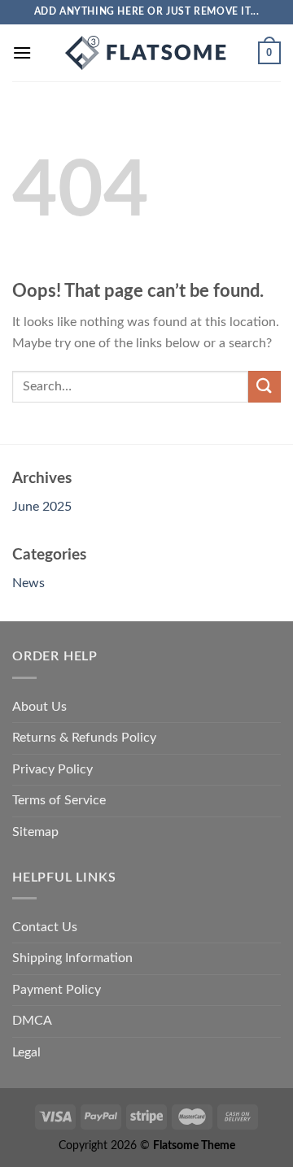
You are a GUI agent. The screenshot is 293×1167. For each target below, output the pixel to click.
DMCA (32, 1020)
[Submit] (264, 387)
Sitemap (35, 831)
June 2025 (42, 506)
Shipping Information (72, 958)
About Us (39, 706)
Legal (26, 1052)
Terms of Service (59, 800)
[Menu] (22, 52)
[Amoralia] (146, 53)
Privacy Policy (52, 769)
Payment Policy (56, 989)
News (28, 583)
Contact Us (44, 927)
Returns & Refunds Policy (84, 737)
